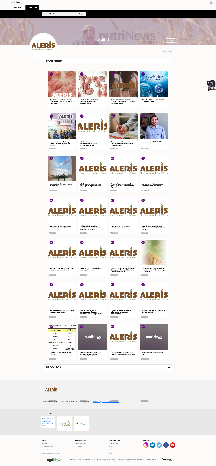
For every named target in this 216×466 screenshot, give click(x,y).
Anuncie (111, 447)
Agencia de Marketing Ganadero (126, 461)
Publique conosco (114, 450)
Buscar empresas (49, 13)
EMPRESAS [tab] (32, 7)
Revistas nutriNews (80, 443)
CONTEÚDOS (54, 61)
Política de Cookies (46, 450)
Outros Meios (79, 447)
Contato (170, 40)
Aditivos (167, 51)
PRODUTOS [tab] (18, 7)
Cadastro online (113, 443)
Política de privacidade (47, 447)
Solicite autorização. (111, 461)
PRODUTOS (53, 367)
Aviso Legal (44, 443)
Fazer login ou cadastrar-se (106, 402)
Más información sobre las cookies (50, 453)
